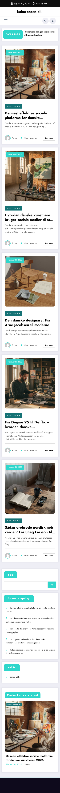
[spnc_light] (52, 21)
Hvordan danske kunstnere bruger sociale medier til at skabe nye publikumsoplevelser (27, 33)
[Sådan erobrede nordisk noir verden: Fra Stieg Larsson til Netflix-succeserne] (30, 488)
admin (14, 138)
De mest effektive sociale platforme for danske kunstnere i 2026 (26, 115)
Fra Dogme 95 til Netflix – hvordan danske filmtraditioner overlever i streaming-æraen (27, 424)
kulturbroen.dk (29, 11)
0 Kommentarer (30, 138)
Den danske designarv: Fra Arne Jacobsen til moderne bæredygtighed (27, 322)
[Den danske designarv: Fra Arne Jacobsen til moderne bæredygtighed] (30, 281)
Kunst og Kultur (13, 106)
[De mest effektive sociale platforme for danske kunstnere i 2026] (30, 73)
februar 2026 (15, 676)
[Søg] (45, 20)
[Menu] (5, 21)
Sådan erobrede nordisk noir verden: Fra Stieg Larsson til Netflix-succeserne (29, 530)
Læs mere (49, 138)
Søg (10, 575)
